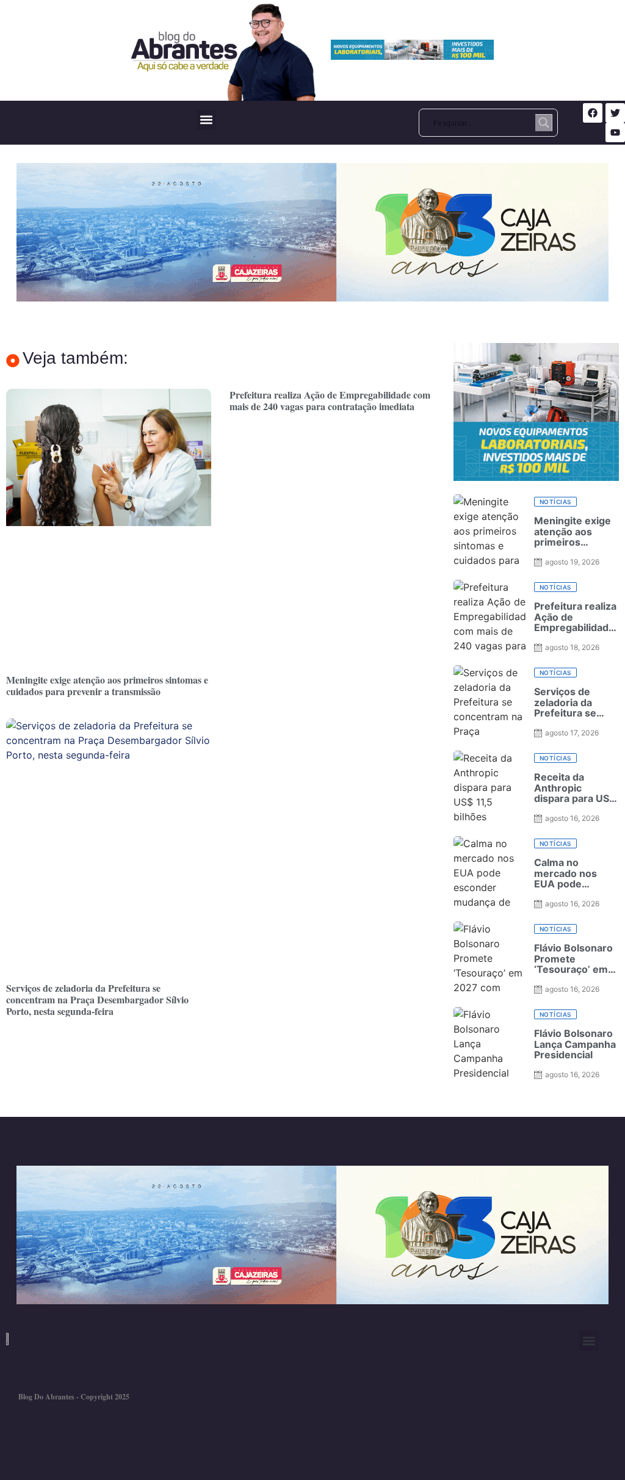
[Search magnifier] (543, 122)
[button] (206, 120)
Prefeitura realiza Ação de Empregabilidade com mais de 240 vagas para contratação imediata (329, 400)
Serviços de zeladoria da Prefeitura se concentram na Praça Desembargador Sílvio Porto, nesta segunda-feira (97, 999)
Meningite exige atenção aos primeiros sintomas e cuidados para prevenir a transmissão (107, 685)
